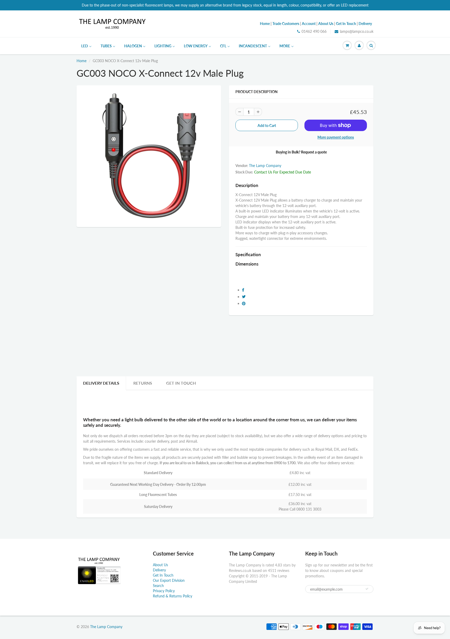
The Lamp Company (265, 165)
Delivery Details (101, 382)
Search (158, 585)
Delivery (159, 570)
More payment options (335, 137)
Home (81, 61)
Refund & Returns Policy (172, 596)
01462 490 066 (314, 31)
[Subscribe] (367, 589)
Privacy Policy (164, 591)
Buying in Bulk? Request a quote (301, 152)
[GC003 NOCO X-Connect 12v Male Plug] (149, 156)
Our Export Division (169, 580)
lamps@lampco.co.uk (356, 31)
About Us (160, 565)
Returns (142, 382)
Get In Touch (181, 382)
